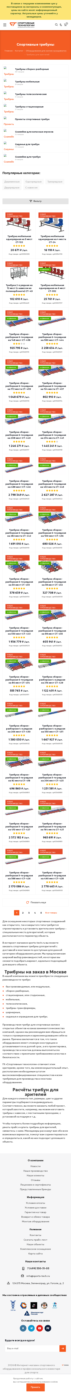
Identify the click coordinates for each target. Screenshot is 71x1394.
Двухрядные (11, 187)
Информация (35, 1197)
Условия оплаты (35, 1202)
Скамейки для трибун (28, 157)
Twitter (48, 1328)
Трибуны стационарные (29, 106)
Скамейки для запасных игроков (34, 132)
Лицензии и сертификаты (35, 1184)
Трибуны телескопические (31, 94)
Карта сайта (35, 1253)
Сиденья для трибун (27, 144)
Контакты (35, 1235)
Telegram (31, 1328)
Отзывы (35, 1180)
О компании (35, 1160)
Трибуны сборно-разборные (32, 69)
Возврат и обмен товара (35, 1216)
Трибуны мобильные (27, 81)
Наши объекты (35, 1244)
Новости (36, 1166)
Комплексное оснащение (35, 1248)
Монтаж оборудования (35, 1221)
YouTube (39, 1328)
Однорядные (33, 181)
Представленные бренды (35, 1189)
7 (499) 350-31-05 (38, 1268)
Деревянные (12, 181)
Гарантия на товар (35, 1212)
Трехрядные (54, 181)
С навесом (31, 187)
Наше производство (35, 1170)
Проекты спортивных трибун (32, 119)
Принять (35, 1387)
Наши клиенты (35, 1175)
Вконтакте (23, 1328)
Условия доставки (35, 1207)
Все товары (51, 912)
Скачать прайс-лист (35, 1239)
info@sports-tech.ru (38, 1276)
